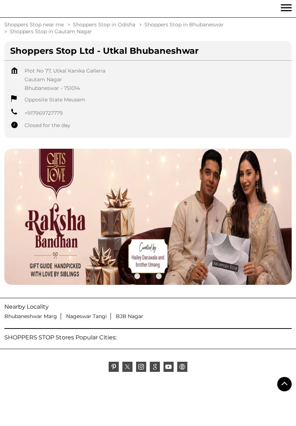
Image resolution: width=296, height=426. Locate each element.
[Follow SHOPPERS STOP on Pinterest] (114, 368)
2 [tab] (148, 276)
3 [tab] (159, 276)
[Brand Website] (182, 368)
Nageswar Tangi (86, 316)
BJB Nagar (129, 316)
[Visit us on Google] (155, 368)
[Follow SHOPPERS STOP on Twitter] (127, 368)
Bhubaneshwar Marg (30, 316)
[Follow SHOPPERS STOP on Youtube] (168, 368)
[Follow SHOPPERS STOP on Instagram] (141, 368)
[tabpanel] (148, 217)
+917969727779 (44, 113)
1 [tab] (137, 276)
